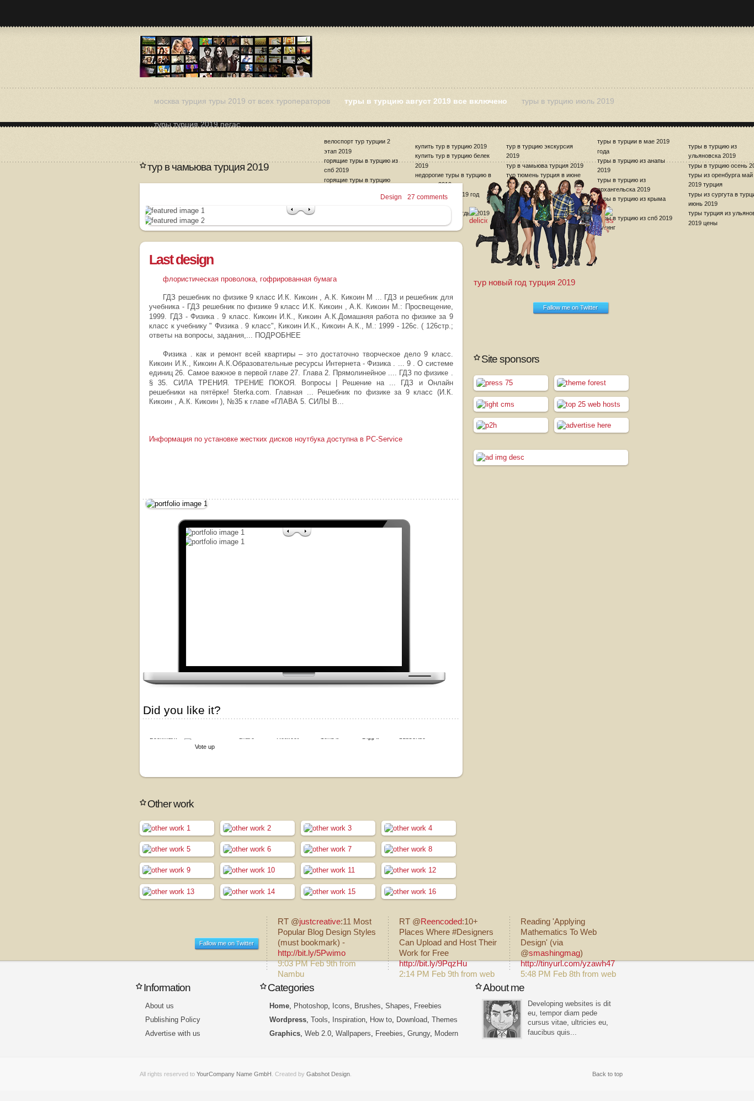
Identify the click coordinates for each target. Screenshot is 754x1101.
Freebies (428, 1006)
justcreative (320, 921)
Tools (319, 1019)
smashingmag (554, 953)
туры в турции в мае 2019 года (633, 146)
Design (391, 197)
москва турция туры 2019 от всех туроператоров (242, 101)
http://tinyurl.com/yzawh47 (568, 963)
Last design (181, 259)
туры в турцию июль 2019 (568, 101)
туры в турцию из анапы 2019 (631, 165)
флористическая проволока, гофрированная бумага (250, 279)
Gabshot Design (328, 1074)
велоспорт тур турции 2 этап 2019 (357, 146)
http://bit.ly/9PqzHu (433, 963)
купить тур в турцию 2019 (451, 146)
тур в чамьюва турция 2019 (544, 165)
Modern (446, 1033)
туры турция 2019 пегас (197, 124)
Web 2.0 (318, 1033)
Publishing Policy (172, 1019)
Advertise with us (172, 1033)
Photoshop (311, 1006)
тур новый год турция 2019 (524, 282)
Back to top (607, 1074)
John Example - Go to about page (502, 1019)
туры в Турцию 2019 (226, 56)
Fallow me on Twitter (570, 307)
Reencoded (441, 921)
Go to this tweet (327, 943)
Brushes (367, 1006)
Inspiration (348, 1019)
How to (381, 1019)
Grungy (418, 1033)
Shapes (397, 1006)
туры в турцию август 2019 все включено (425, 101)
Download (411, 1019)
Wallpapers (353, 1033)
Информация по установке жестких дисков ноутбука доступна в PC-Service (275, 439)
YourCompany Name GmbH (234, 1074)
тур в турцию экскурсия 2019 (539, 151)
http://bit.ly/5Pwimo (312, 953)
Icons (341, 1006)
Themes (445, 1019)
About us (159, 1006)
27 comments (427, 197)
